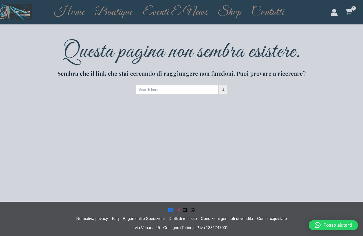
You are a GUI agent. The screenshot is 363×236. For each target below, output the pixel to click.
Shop (230, 12)
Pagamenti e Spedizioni (144, 218)
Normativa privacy (92, 218)
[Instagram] (178, 210)
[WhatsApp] (192, 210)
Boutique (114, 12)
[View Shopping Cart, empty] (348, 12)
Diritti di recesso (183, 218)
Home (69, 12)
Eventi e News (175, 12)
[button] (333, 225)
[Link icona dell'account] (334, 12)
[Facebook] (170, 210)
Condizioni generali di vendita (227, 218)
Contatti (267, 12)
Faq (115, 218)
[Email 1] (185, 210)
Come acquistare (272, 218)
